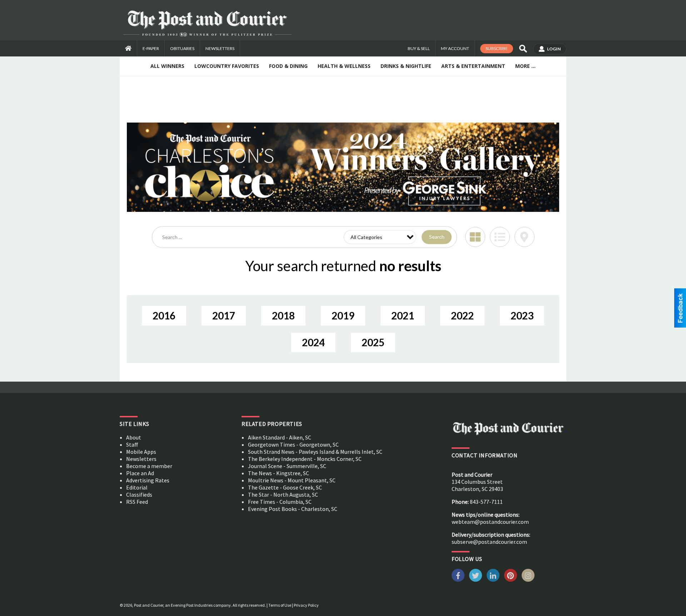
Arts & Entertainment (473, 66)
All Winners (167, 66)
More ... (525, 66)
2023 (522, 315)
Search (436, 237)
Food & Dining (288, 66)
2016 (164, 315)
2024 (313, 342)
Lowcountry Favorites (226, 66)
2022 (462, 315)
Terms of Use (279, 605)
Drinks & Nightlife (406, 66)
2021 (402, 315)
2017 (223, 315)
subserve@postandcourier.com (489, 541)
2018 (283, 315)
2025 (373, 342)
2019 (343, 315)
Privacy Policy (306, 605)
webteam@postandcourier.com (490, 521)
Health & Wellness (344, 66)
